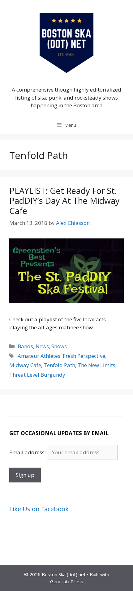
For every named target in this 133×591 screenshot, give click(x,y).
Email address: (28, 452)
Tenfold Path (59, 365)
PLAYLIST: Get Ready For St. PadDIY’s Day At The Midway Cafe (64, 200)
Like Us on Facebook (39, 509)
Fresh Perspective (84, 355)
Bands (25, 346)
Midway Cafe (25, 365)
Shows (59, 346)
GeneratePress (66, 581)
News (42, 346)
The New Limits (96, 365)
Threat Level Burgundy (37, 374)
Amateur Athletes (39, 355)
